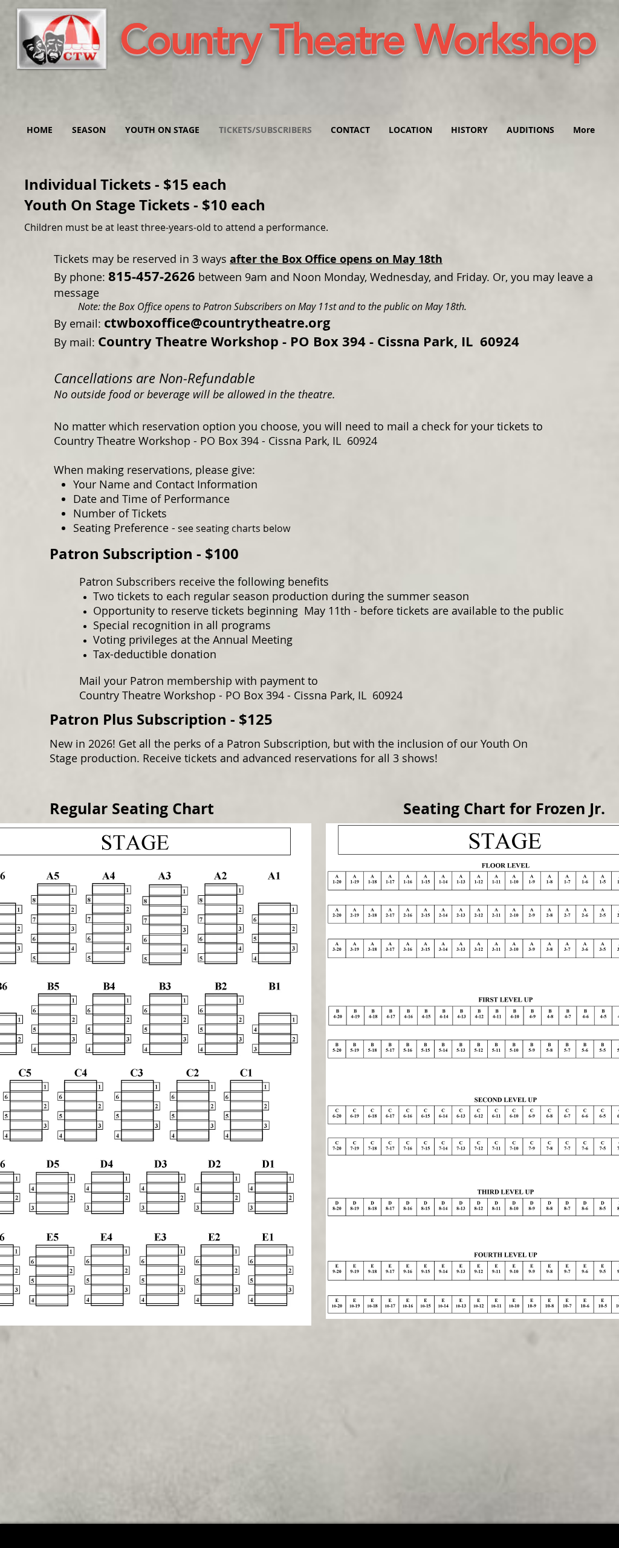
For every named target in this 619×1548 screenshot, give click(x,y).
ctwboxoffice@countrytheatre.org (217, 322)
